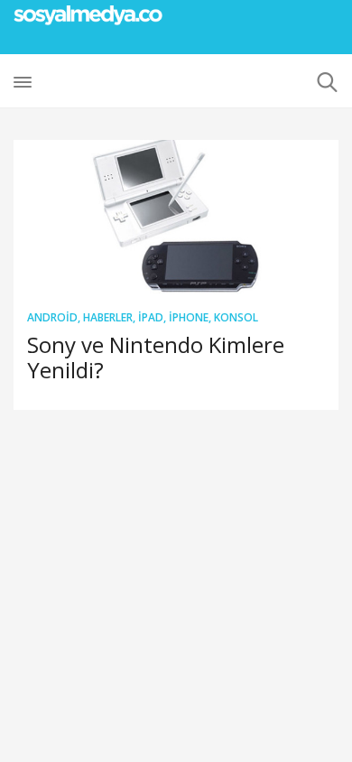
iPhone (188, 317)
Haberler (108, 317)
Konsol (236, 317)
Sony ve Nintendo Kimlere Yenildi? (155, 357)
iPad (150, 317)
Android (52, 317)
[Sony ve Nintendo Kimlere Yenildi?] (176, 217)
